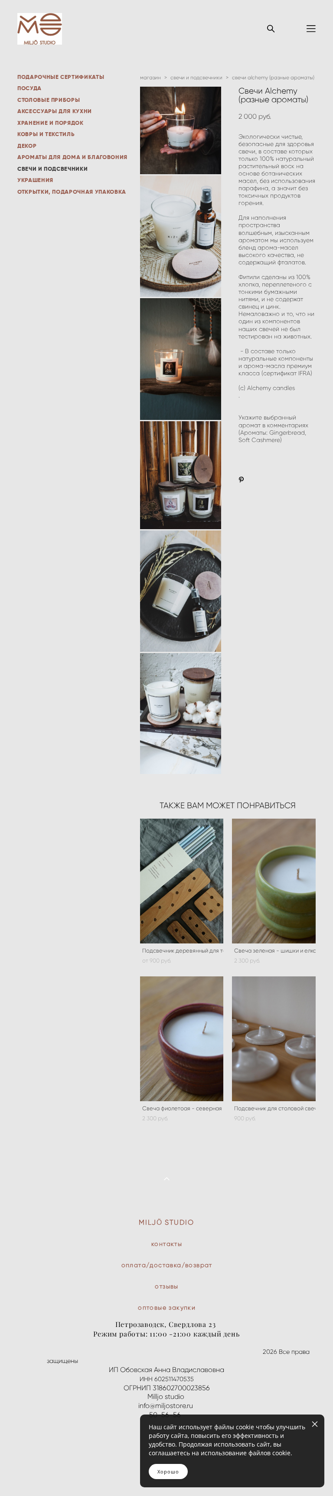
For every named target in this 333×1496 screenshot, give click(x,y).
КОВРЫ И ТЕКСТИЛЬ (46, 134)
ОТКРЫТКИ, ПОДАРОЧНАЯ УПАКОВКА (71, 191)
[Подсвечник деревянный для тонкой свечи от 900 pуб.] (182, 881)
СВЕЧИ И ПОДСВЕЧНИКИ (52, 168)
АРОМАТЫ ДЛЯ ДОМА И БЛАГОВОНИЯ (72, 157)
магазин (150, 77)
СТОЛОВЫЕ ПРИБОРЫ (48, 100)
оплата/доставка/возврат (166, 1265)
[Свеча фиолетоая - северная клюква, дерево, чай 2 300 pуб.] (182, 1038)
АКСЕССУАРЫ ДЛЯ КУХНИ (54, 111)
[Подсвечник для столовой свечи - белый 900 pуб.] (274, 1038)
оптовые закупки (167, 1307)
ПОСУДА (29, 88)
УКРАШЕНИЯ (35, 180)
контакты (166, 1244)
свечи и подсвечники (196, 77)
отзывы (166, 1286)
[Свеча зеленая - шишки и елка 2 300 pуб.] (274, 881)
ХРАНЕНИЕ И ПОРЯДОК (50, 123)
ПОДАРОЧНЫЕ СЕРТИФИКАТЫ (60, 77)
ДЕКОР (26, 146)
